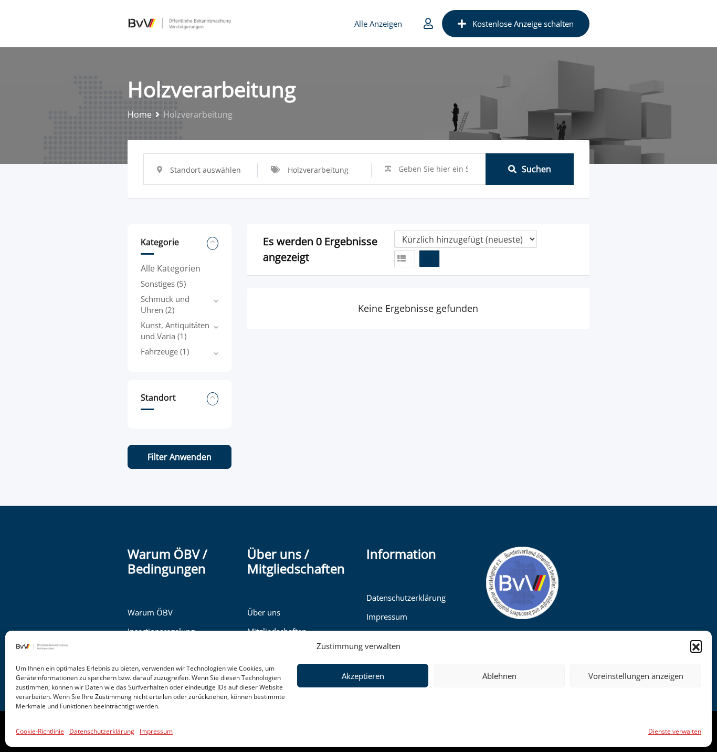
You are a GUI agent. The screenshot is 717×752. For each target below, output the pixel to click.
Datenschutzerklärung (101, 731)
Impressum (156, 731)
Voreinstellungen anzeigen (635, 676)
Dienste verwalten (674, 731)
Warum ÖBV (150, 612)
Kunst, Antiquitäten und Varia (175, 330)
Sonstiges (163, 283)
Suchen (536, 169)
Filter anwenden (179, 457)
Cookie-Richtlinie (40, 731)
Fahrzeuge (165, 351)
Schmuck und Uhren (165, 304)
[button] (696, 646)
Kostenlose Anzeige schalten (523, 23)
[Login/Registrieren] (428, 23)
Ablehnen (499, 676)
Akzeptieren (363, 676)
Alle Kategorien (171, 268)
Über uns (263, 612)
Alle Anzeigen (378, 23)
